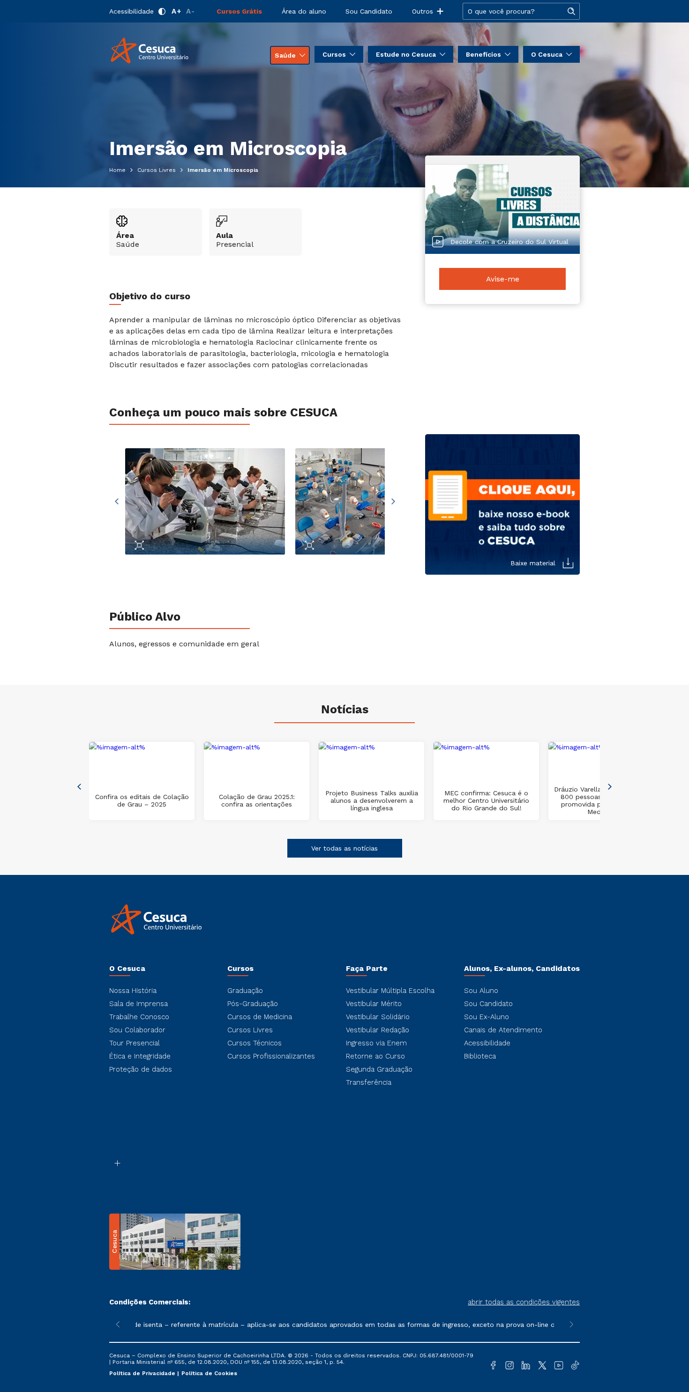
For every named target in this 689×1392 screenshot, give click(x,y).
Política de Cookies (209, 1373)
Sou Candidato (368, 11)
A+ (176, 11)
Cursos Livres (250, 1030)
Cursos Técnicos (254, 1043)
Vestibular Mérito (374, 1004)
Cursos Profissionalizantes (271, 1056)
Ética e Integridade (140, 1056)
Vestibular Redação (377, 1030)
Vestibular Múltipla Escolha (390, 990)
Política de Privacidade (143, 1373)
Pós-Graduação (252, 1004)
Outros (422, 11)
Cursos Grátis (239, 11)
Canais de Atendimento (503, 1030)
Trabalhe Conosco (139, 1017)
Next (393, 501)
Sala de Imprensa (138, 1004)
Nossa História (133, 990)
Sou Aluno (481, 990)
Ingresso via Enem (376, 1043)
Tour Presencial (134, 1043)
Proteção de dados (140, 1069)
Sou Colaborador (137, 1030)
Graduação (245, 990)
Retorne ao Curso (375, 1056)
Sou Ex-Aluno (486, 1017)
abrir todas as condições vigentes (524, 1302)
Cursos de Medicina (259, 1017)
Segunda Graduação (379, 1069)
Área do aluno (304, 11)
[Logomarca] (164, 51)
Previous (117, 501)
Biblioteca (480, 1056)
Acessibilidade (131, 11)
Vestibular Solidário (378, 1017)
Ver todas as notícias (344, 848)
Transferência (368, 1082)
